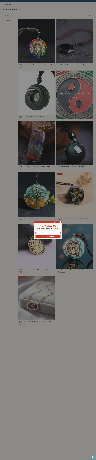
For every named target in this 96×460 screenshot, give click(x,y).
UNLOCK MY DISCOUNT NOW (48, 236)
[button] (93, 457)
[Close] (60, 222)
